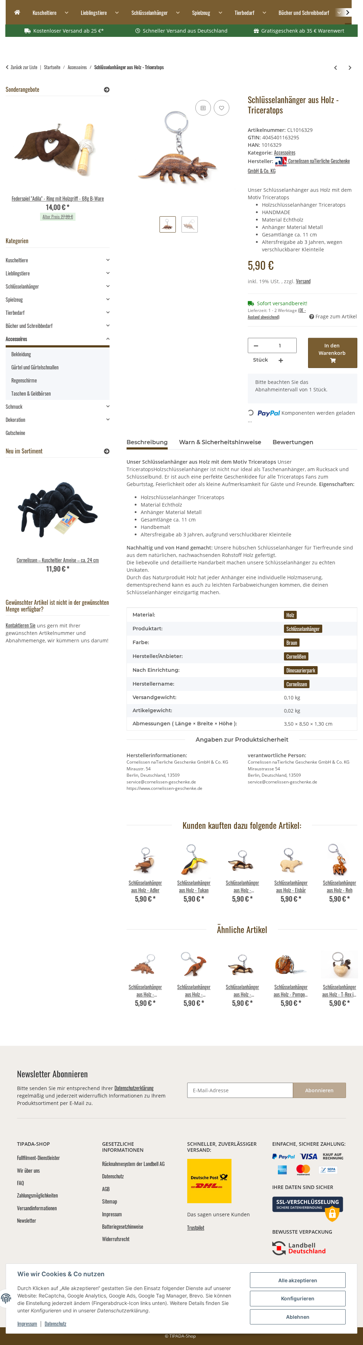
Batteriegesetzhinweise (122, 1226)
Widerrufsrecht (115, 1239)
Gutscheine (15, 432)
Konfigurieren (297, 1298)
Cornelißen (296, 656)
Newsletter (26, 1220)
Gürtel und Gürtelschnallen (34, 367)
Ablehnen (297, 1317)
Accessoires (284, 152)
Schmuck (14, 406)
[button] (343, 12)
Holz (290, 615)
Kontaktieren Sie (20, 625)
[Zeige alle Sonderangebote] (107, 89)
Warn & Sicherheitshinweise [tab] (220, 442)
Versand (303, 281)
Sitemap (109, 1201)
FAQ (20, 1183)
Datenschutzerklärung (134, 1088)
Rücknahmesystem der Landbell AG (133, 1163)
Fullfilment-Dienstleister (38, 1157)
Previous (138, 877)
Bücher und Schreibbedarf (29, 325)
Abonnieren (319, 1090)
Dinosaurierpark (300, 670)
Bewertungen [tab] (293, 442)
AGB (106, 1189)
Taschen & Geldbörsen (31, 393)
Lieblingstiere (18, 273)
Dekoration (15, 419)
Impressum (27, 1323)
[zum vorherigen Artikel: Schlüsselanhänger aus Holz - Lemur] (335, 67)
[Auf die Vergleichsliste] (203, 108)
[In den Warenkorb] (132, 90)
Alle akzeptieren (297, 1280)
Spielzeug (14, 299)
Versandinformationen (37, 1208)
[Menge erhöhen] (281, 360)
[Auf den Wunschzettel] (221, 108)
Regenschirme (24, 380)
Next (346, 877)
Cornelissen (296, 684)
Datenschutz (55, 1323)
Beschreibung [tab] (147, 442)
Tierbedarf (15, 312)
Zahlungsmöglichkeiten (37, 1195)
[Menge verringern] (256, 345)
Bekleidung (21, 354)
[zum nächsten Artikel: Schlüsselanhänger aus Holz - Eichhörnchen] (350, 67)
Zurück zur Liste (24, 67)
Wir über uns (28, 1170)
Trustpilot (195, 1227)
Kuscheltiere (17, 260)
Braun (291, 642)
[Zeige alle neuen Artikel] (107, 451)
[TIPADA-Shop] (15, 12)
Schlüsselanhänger (303, 628)
